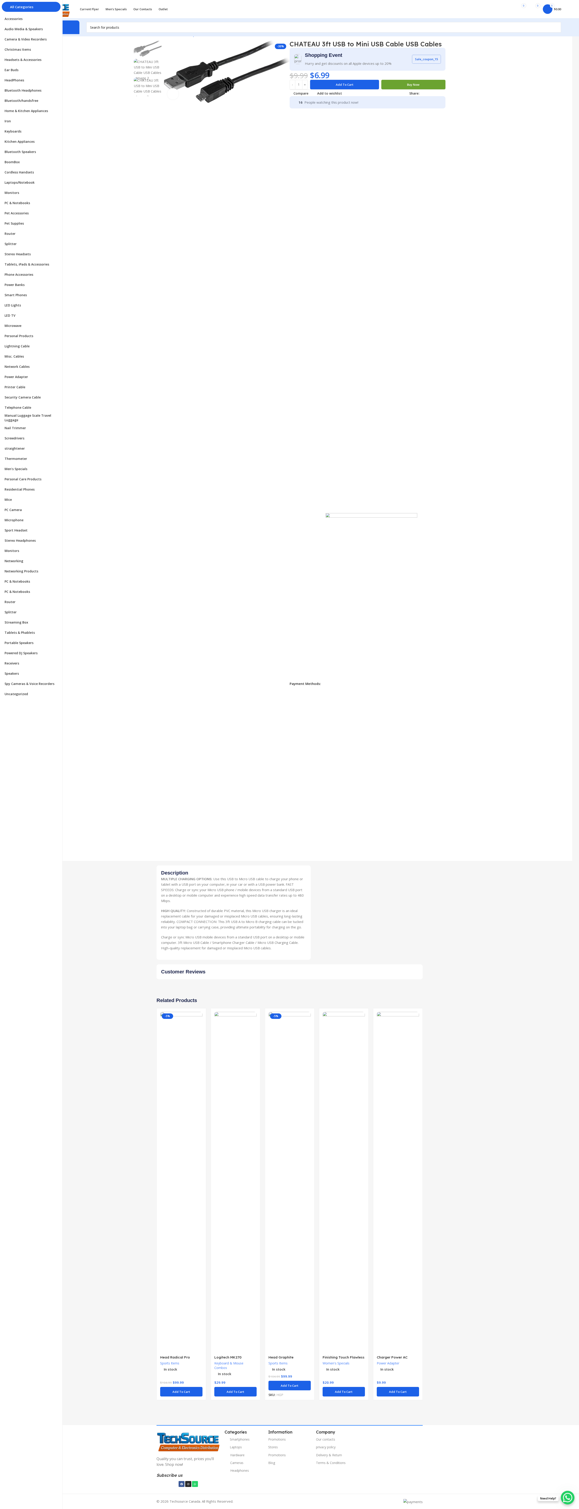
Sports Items (169, 1363)
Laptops (236, 1447)
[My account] (505, 9)
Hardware (237, 1455)
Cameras (236, 1463)
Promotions (277, 1439)
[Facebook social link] (422, 93)
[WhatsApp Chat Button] (567, 1497)
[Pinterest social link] (433, 93)
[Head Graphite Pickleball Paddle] (289, 1182)
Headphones (239, 1470)
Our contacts (325, 1439)
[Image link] (188, 1441)
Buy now (413, 85)
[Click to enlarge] (173, 94)
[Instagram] (188, 1484)
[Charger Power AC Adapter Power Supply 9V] (398, 1182)
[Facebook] (182, 1484)
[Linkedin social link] (438, 93)
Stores (273, 1447)
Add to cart (344, 85)
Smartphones (240, 1439)
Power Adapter (388, 1363)
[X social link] (427, 93)
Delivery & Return (329, 1455)
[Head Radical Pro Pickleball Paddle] (181, 1182)
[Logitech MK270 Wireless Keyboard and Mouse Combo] (235, 1182)
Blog (271, 1463)
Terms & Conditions (331, 1463)
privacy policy (326, 1447)
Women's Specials (336, 1363)
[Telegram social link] (444, 93)
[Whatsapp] (195, 1484)
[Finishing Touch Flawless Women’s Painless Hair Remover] (344, 1182)
